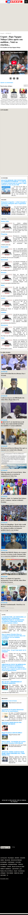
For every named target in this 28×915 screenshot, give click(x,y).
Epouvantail (4, 259)
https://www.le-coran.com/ (15, 702)
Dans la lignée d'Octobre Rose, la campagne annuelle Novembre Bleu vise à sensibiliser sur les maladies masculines (13, 636)
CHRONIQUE (15, 100)
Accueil (2, 33)
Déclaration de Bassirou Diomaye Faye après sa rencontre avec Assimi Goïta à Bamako (14, 449)
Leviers (3, 298)
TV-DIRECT (13, 101)
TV (26, 104)
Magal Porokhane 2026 (14, 734)
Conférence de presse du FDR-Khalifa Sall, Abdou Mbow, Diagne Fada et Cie (14, 96)
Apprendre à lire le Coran (9, 701)
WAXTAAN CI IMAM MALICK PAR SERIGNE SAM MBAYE (11, 723)
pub (15, 103)
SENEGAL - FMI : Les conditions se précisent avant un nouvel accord (23, 96)
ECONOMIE (11, 100)
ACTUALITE (8, 33)
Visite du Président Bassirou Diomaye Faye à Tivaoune (4, 96)
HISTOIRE (24, 104)
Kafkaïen (3, 312)
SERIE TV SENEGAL (4, 103)
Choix (2, 338)
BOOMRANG (25, 100)
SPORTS (12, 99)
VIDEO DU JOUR (18, 104)
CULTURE (20, 100)
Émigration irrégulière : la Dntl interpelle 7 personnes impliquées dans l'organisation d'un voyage (14, 203)
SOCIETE (17, 99)
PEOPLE (9, 101)
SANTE (17, 101)
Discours (3, 272)
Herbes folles (5, 221)
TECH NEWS (12, 104)
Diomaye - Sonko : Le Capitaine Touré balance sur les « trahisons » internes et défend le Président (13, 500)
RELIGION (24, 99)
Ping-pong (4, 234)
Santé (26, 103)
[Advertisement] (14, 17)
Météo (3, 285)
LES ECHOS (11, 103)
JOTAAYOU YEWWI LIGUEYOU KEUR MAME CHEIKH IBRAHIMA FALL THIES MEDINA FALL (13, 753)
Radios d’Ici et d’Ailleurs (20, 103)
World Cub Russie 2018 (23, 101)
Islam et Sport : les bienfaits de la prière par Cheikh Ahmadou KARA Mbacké (14, 742)
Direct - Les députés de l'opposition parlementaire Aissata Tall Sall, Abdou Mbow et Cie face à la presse (13, 580)
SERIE (20, 99)
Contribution (3, 104)
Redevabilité (4, 247)
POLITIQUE (8, 99)
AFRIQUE (7, 104)
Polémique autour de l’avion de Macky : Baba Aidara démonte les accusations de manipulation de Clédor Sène (13, 474)
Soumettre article (4, 878)
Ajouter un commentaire (6, 82)
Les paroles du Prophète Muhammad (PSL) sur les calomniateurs (12, 710)
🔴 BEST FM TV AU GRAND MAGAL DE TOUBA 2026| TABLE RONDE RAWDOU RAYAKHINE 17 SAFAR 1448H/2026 (12, 424)
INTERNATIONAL (4, 101)
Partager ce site (5, 847)
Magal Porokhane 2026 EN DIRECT (12, 733)
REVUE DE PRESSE (4, 100)
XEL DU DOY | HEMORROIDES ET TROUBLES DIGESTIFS (12, 682)
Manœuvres (4, 325)
